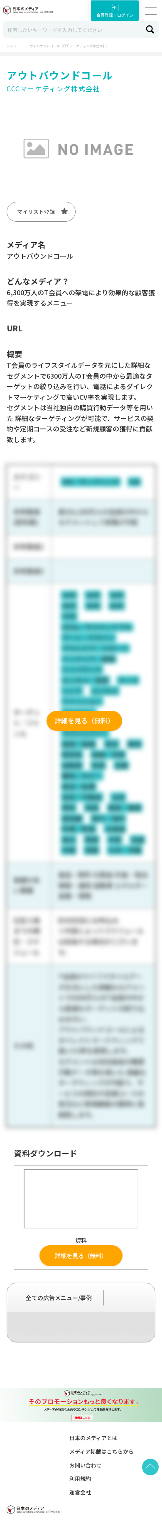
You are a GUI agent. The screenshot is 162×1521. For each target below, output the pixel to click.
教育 (134, 744)
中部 (114, 840)
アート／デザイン (88, 638)
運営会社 (80, 1492)
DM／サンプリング (90, 482)
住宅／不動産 (82, 797)
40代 (69, 606)
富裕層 (72, 818)
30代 (117, 595)
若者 (98, 765)
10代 (69, 595)
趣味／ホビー (82, 776)
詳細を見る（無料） (84, 720)
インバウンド (82, 669)
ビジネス (105, 691)
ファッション (82, 701)
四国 (91, 850)
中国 (68, 850)
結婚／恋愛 (108, 754)
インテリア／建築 (88, 659)
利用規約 (80, 1478)
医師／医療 (78, 744)
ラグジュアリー (85, 733)
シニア (72, 691)
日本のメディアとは (93, 1438)
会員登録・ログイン (115, 15)
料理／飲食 (78, 829)
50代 (93, 606)
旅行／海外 (108, 818)
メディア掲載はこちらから (101, 1451)
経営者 (72, 754)
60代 (117, 606)
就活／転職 (78, 786)
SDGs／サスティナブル (97, 627)
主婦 (121, 765)
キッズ (128, 680)
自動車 (72, 765)
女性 (118, 797)
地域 (91, 808)
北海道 (115, 829)
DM (134, 482)
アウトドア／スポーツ (95, 648)
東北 (68, 840)
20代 (93, 595)
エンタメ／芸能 (85, 680)
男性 (68, 808)
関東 (91, 840)
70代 (69, 616)
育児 (111, 744)
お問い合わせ (85, 1465)
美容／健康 (124, 808)
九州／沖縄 (124, 850)
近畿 (137, 840)
